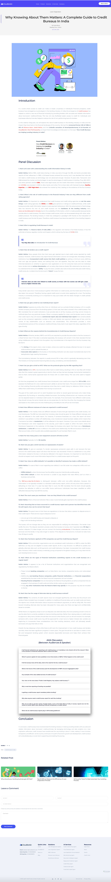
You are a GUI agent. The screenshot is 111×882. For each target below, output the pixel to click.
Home (37, 4)
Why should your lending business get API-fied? (17, 779)
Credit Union (87, 855)
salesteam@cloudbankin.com (30, 849)
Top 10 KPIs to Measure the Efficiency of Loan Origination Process (51, 779)
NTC (34, 370)
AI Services (55, 4)
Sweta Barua (56, 25)
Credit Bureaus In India (10, 749)
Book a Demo (104, 3)
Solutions (48, 4)
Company (61, 4)
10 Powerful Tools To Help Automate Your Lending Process (90, 779)
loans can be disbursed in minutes (30, 211)
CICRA (72, 232)
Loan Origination (55, 12)
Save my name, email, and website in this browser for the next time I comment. (22, 808)
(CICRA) (23, 185)
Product (43, 4)
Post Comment (8, 826)
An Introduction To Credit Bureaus (46, 242)
